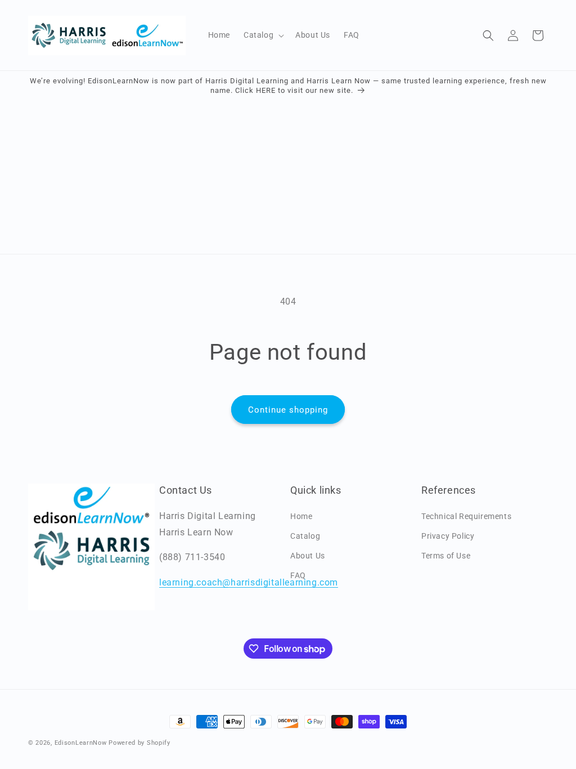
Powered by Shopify (139, 742)
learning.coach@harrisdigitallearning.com (248, 582)
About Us (307, 555)
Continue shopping (288, 410)
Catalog (305, 535)
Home (301, 516)
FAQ (298, 575)
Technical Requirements (466, 516)
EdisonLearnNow (81, 742)
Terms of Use (445, 555)
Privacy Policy (447, 535)
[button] (263, 35)
